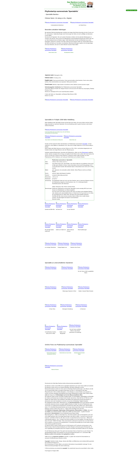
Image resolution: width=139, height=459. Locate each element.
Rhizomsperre (85, 152)
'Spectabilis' (85, 143)
